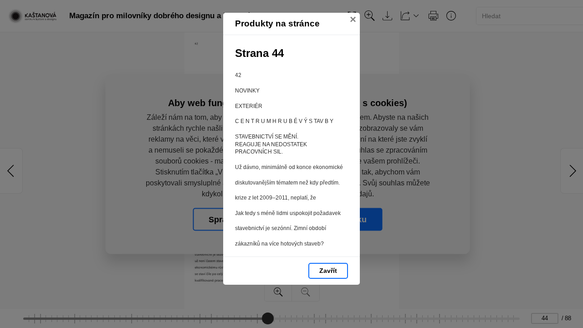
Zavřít (328, 270)
